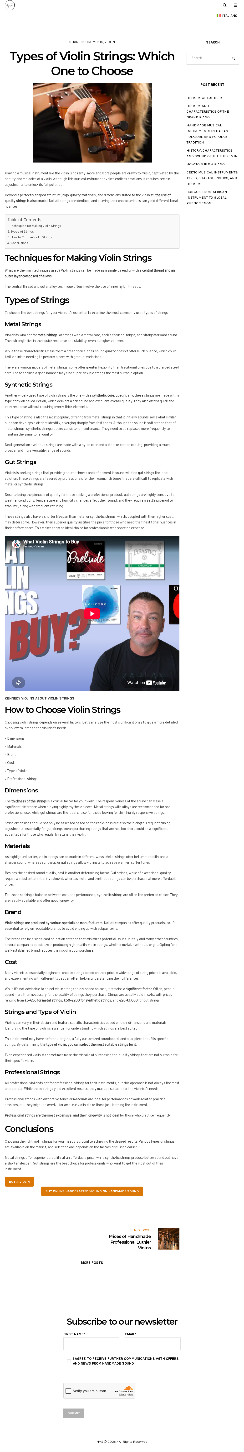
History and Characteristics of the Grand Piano (208, 111)
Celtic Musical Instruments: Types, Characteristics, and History (212, 178)
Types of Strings (22, 232)
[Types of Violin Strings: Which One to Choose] (92, 123)
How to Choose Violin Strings (31, 237)
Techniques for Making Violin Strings (35, 226)
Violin (110, 42)
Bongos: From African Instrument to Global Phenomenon (207, 197)
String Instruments (86, 42)
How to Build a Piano (206, 164)
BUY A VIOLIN (19, 1182)
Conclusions (19, 243)
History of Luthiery (205, 98)
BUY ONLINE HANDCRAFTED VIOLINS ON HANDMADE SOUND (92, 1191)
